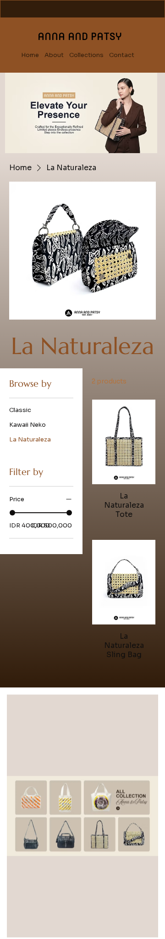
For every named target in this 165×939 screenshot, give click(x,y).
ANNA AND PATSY (80, 36)
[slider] (12, 512)
